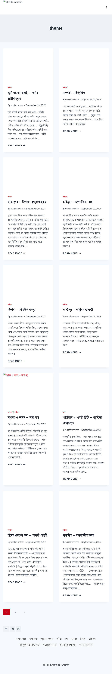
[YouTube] (18, 629)
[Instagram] (12, 629)
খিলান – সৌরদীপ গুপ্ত (21, 310)
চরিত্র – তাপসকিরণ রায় (77, 202)
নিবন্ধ (83, 638)
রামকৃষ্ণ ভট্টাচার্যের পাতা (30, 644)
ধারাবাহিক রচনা (49, 644)
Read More (16, 145)
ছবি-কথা (92, 638)
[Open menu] (106, 7)
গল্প (64, 412)
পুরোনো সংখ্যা (47, 638)
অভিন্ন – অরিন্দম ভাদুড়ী (78, 310)
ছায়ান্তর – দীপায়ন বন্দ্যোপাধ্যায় (27, 202)
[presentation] (28, 65)
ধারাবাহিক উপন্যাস (68, 644)
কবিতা (10, 87)
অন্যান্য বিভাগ (85, 644)
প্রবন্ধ (74, 638)
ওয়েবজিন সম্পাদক (17, 105)
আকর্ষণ (10, 412)
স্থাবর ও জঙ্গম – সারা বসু (23, 417)
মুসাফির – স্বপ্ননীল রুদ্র (78, 535)
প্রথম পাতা (21, 638)
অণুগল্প (10, 530)
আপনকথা (33, 638)
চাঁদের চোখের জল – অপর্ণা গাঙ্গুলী (27, 535)
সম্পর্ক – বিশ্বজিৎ (74, 93)
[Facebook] (6, 629)
